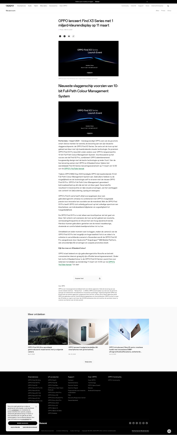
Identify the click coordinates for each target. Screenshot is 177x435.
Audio (30, 6)
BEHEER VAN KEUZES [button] (22, 423)
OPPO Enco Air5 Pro (54, 392)
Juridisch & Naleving (62, 430)
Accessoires (53, 6)
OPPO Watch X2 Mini (55, 411)
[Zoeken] (168, 6)
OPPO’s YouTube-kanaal (74, 169)
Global (97, 1)
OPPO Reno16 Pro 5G (35, 388)
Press (163, 10)
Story (169, 10)
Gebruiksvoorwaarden (47, 430)
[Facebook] (130, 423)
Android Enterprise (94, 390)
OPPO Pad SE (52, 383)
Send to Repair (73, 388)
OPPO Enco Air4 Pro (54, 400)
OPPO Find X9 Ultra (34, 380)
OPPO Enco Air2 (53, 403)
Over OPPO (63, 6)
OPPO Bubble (52, 413)
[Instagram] (143, 423)
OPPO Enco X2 (53, 405)
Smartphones (21, 6)
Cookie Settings (75, 430)
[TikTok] (147, 423)
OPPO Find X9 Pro (34, 383)
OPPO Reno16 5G (34, 390)
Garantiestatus (73, 383)
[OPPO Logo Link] (10, 6)
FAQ (69, 395)
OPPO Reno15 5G (34, 398)
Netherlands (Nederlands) (140, 431)
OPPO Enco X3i (53, 395)
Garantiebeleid (73, 400)
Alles (157, 10)
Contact (70, 380)
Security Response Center (77, 398)
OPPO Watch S (53, 408)
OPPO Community (114, 380)
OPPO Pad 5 (52, 380)
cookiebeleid (15, 410)
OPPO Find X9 (32, 385)
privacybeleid (25, 419)
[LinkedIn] (133, 423)
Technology (92, 383)
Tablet (36, 6)
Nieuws (90, 388)
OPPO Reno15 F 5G (34, 396)
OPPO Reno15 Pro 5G (35, 401)
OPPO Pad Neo (53, 385)
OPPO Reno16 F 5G (34, 393)
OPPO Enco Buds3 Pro (55, 398)
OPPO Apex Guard (94, 385)
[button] (169, 431)
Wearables (43, 6)
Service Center (73, 385)
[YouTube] (140, 423)
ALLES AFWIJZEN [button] (15, 427)
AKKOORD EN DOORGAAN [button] (30, 427)
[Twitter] (137, 423)
